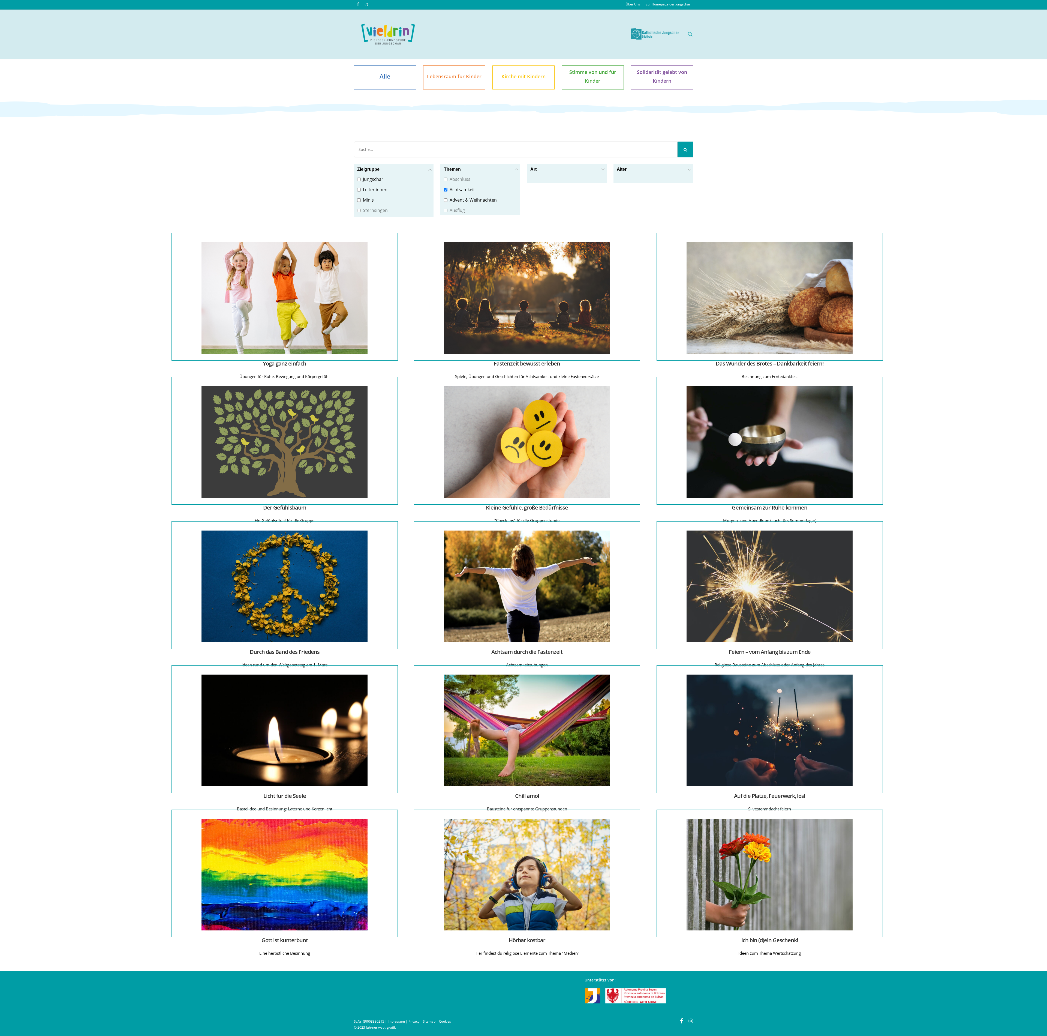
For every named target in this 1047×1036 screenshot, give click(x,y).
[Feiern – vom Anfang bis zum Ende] (770, 586)
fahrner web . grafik (381, 1027)
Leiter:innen (375, 190)
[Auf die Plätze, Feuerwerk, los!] (770, 730)
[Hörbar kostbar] (528, 874)
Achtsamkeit (462, 190)
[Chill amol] (528, 730)
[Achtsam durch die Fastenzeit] (528, 586)
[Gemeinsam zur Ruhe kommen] (770, 441)
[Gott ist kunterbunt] (285, 874)
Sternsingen (375, 210)
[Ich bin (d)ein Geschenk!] (770, 874)
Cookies (445, 1021)
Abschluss (460, 179)
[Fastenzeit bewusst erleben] (528, 297)
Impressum (396, 1021)
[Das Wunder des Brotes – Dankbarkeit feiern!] (770, 297)
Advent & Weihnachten (473, 200)
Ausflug (457, 210)
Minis (368, 200)
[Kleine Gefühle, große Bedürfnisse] (528, 441)
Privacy (413, 1021)
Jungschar (373, 179)
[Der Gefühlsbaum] (285, 441)
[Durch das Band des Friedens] (285, 586)
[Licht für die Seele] (285, 730)
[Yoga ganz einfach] (285, 297)
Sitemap (429, 1021)
